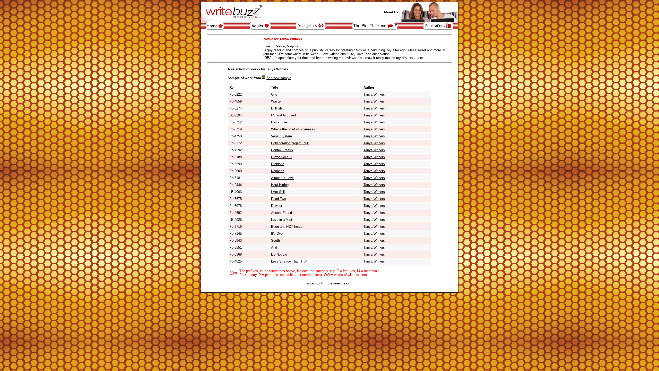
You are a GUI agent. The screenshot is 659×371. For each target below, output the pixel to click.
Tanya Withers (374, 94)
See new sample (278, 78)
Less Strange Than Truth (289, 261)
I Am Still (278, 192)
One (274, 94)
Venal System (281, 136)
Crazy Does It (281, 157)
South (275, 240)
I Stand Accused (283, 115)
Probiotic (277, 164)
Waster (276, 101)
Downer (276, 206)
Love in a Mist (281, 220)
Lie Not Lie (279, 254)
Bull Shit (277, 108)
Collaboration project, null (290, 143)
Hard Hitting (280, 185)
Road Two (278, 199)
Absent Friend (281, 213)
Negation (277, 171)
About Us (391, 12)
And (274, 247)
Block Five (279, 122)
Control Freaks (282, 150)
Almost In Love (282, 178)
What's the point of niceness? (293, 129)
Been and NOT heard (286, 227)
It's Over (277, 233)
